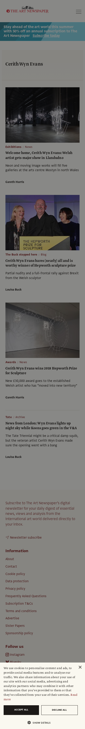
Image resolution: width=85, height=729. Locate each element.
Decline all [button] (59, 710)
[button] (41, 722)
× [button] (80, 667)
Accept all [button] (21, 709)
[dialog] (42, 696)
